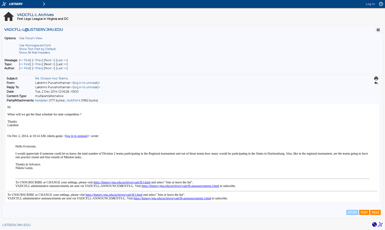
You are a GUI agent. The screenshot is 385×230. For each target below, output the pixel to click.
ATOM (352, 212)
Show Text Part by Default (37, 49)
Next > (49, 60)
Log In (370, 4)
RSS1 (364, 212)
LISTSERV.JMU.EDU (16, 225)
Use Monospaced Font (35, 45)
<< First (25, 60)
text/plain (41, 100)
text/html (73, 100)
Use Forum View (30, 38)
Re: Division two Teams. (51, 78)
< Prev (37, 60)
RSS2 (375, 212)
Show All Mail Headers (34, 52)
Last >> (62, 60)
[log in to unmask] (85, 83)
